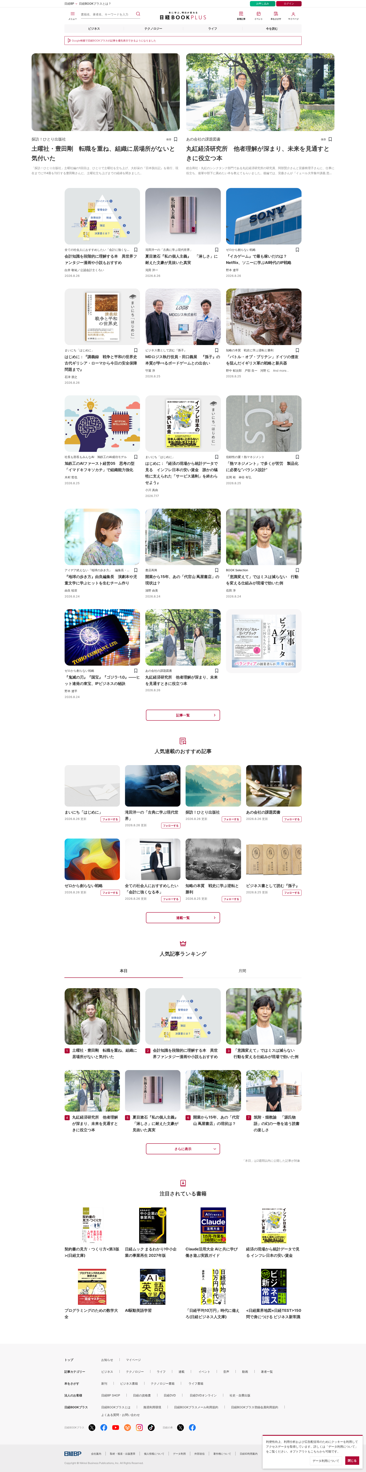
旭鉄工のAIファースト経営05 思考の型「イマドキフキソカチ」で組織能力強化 (99, 466)
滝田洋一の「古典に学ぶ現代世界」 (151, 815)
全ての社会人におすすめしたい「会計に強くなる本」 (151, 888)
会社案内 (96, 1453)
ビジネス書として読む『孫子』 (272, 885)
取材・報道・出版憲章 (122, 1453)
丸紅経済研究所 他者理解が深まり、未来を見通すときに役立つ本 (258, 153)
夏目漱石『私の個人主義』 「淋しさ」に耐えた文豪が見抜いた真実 (181, 259)
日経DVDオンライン (203, 1395)
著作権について (222, 1453)
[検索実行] (138, 14)
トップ (68, 1360)
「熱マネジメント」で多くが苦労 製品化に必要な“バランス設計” (262, 466)
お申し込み (262, 3)
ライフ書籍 (196, 1383)
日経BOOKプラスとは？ (95, 3)
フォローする (110, 819)
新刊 (104, 1383)
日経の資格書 (142, 1395)
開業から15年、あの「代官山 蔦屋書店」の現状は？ (182, 579)
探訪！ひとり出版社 (203, 812)
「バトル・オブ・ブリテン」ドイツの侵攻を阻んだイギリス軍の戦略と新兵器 (262, 360)
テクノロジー (153, 28)
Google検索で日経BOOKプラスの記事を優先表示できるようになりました (114, 40)
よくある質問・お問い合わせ (120, 1415)
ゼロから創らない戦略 (84, 885)
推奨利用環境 (152, 1407)
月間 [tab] (242, 970)
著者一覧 (267, 1371)
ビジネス (94, 28)
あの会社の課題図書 (263, 812)
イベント (204, 1371)
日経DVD (170, 1395)
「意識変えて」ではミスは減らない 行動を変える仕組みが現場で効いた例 (262, 579)
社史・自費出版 (240, 1395)
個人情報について (154, 1453)
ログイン (289, 3)
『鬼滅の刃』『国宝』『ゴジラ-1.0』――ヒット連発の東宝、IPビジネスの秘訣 (102, 680)
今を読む (272, 28)
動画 (245, 1371)
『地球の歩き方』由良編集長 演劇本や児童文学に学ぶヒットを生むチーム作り (101, 579)
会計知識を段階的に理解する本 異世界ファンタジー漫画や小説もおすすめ (101, 259)
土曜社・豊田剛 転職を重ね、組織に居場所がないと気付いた (103, 153)
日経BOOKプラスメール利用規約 (196, 1407)
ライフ (212, 28)
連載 (181, 1371)
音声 (226, 1371)
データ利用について (326, 1460)
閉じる (352, 1460)
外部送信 (199, 1453)
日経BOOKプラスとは (115, 1407)
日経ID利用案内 (249, 1453)
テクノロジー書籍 (163, 1383)
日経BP (69, 3)
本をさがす (71, 1383)
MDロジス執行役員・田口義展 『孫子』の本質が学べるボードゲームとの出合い (182, 360)
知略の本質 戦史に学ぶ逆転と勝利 (212, 888)
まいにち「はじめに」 (84, 812)
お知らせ (107, 1360)
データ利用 (179, 1453)
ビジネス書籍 (129, 1383)
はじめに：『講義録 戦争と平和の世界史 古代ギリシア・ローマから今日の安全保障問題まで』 (103, 363)
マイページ (133, 1360)
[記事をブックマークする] (175, 139)
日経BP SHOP (110, 1395)
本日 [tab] (124, 970)
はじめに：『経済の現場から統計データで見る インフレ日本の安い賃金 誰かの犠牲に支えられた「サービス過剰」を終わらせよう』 (181, 473)
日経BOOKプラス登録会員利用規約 (254, 1407)
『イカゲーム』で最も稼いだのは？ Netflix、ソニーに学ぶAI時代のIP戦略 (258, 259)
